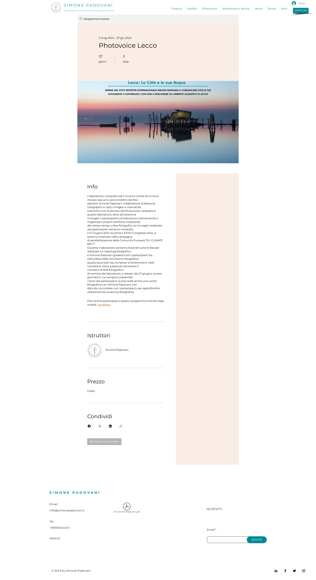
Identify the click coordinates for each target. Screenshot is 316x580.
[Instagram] (304, 571)
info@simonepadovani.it (67, 510)
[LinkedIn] (276, 571)
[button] (300, 10)
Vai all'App (104, 304)
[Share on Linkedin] (110, 426)
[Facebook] (285, 571)
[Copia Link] (121, 426)
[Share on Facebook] (89, 426)
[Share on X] (100, 426)
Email (210, 529)
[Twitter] (294, 571)
